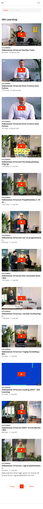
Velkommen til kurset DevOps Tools (18, 50)
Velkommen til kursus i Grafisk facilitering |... (21, 314)
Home (5, 10)
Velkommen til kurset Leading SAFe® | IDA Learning (21, 390)
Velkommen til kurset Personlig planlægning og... (20, 162)
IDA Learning (6, 48)
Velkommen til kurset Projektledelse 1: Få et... (21, 200)
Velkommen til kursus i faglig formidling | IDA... (21, 352)
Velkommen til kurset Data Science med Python (20, 86)
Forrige (12, 486)
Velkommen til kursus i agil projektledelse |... (21, 466)
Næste (31, 486)
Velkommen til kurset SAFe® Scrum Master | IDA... (21, 428)
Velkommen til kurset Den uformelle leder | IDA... (21, 276)
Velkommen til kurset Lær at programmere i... (21, 238)
